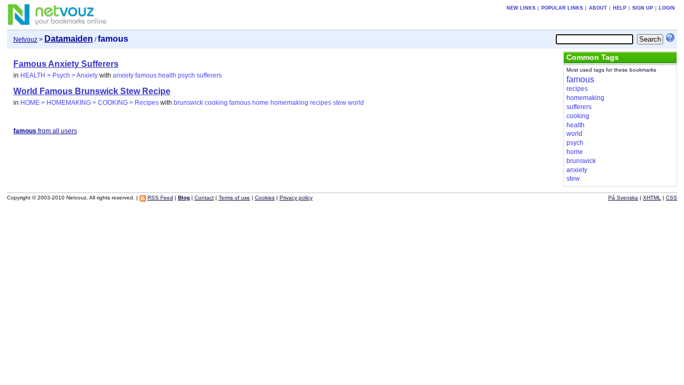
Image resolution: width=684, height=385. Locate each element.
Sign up (642, 8)
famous (146, 75)
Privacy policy (296, 198)
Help (619, 8)
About (598, 8)
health (167, 75)
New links (521, 8)
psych (186, 75)
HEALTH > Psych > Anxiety (59, 75)
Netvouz (25, 39)
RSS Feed (160, 198)
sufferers (209, 75)
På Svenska (623, 198)
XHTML (652, 198)
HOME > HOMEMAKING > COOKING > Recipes (89, 102)
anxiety (123, 75)
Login (667, 8)
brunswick (188, 102)
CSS (671, 198)
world (356, 102)
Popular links (562, 8)
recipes (320, 102)
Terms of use (234, 198)
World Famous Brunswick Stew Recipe (91, 91)
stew (339, 102)
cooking (216, 102)
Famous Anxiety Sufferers (66, 63)
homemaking (289, 102)
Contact (204, 198)
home (260, 102)
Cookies (265, 198)
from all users (45, 131)
